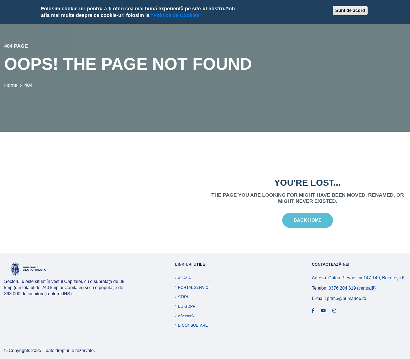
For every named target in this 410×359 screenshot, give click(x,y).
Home (11, 85)
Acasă (184, 278)
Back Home (308, 220)
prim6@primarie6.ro (346, 298)
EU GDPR (187, 306)
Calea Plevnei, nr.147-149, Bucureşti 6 (366, 277)
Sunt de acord (350, 10)
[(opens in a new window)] (313, 311)
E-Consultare (193, 325)
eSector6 (186, 316)
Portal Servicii (194, 287)
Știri (183, 297)
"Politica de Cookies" (176, 15)
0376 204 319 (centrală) (352, 288)
